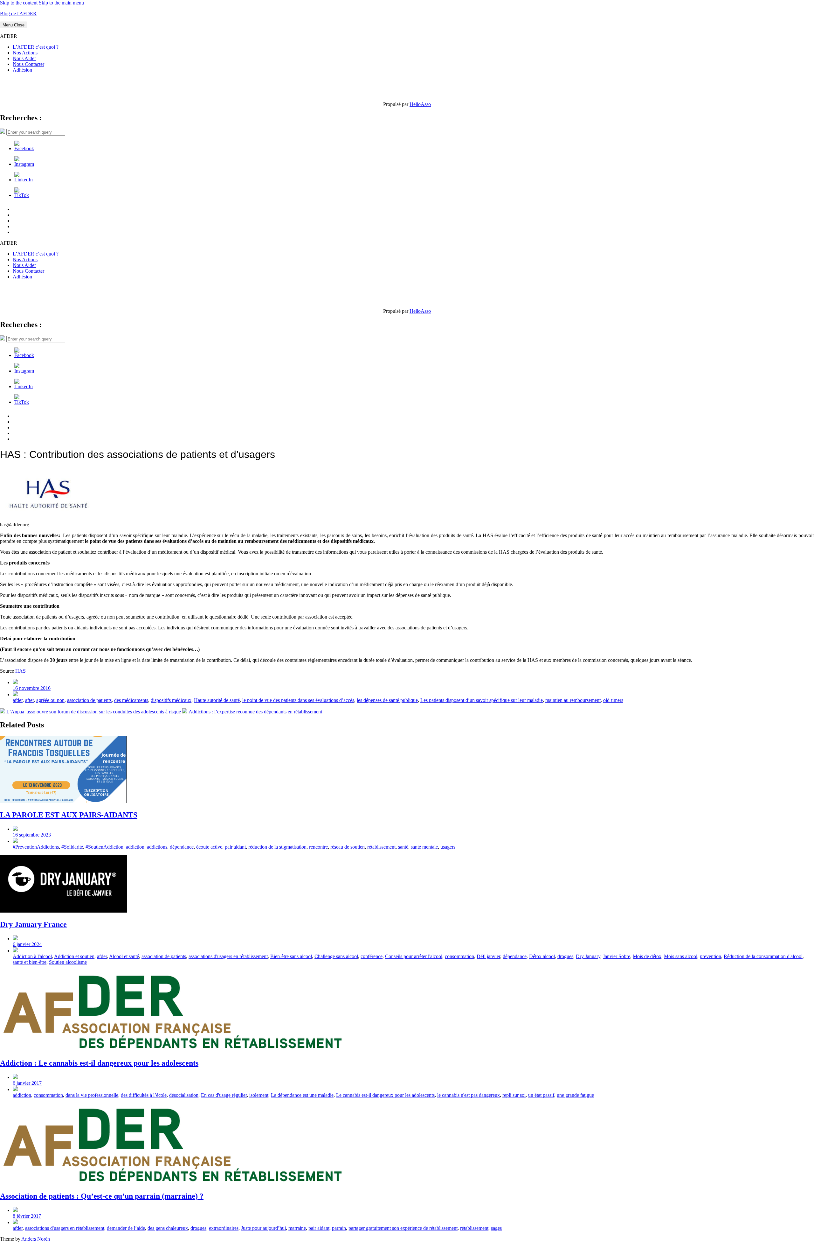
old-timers (613, 700)
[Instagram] (24, 164)
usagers (447, 847)
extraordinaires (223, 1228)
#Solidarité (72, 847)
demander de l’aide (126, 1228)
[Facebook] (24, 148)
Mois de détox (647, 956)
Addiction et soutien (74, 956)
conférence (372, 956)
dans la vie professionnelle (92, 1095)
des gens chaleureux (168, 1228)
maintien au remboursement (573, 700)
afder (18, 700)
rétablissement (381, 847)
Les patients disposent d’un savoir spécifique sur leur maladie (481, 700)
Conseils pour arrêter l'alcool (413, 956)
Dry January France (33, 924)
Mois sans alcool (680, 956)
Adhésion (22, 70)
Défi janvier (488, 956)
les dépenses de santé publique (387, 700)
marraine (297, 1228)
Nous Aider (24, 58)
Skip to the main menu (61, 2)
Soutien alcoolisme (68, 962)
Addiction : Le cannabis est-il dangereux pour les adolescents (99, 1063)
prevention (710, 956)
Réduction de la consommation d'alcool (763, 956)
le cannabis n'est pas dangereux (468, 1095)
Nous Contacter (28, 64)
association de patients (89, 700)
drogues (565, 956)
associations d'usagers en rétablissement (228, 956)
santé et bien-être (29, 962)
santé (403, 847)
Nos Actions (25, 52)
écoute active (209, 847)
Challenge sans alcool (336, 956)
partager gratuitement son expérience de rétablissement (403, 1228)
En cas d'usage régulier (224, 1095)
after (29, 700)
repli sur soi (514, 1095)
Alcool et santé (124, 956)
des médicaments (131, 700)
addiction (135, 847)
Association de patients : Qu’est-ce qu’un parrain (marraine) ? (102, 1196)
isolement (258, 1095)
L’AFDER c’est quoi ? (36, 47)
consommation (459, 956)
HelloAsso (420, 104)
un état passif (541, 1095)
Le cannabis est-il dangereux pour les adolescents (385, 1095)
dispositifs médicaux (171, 700)
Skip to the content (19, 2)
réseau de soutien (347, 847)
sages (496, 1228)
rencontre (318, 847)
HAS (21, 671)
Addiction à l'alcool (32, 956)
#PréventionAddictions (36, 847)
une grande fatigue (575, 1095)
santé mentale (424, 847)
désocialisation (183, 1095)
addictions (157, 847)
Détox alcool (542, 956)
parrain (339, 1228)
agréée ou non (50, 700)
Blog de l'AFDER (18, 13)
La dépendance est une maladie (302, 1095)
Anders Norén (35, 1239)
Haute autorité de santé (217, 700)
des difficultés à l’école (144, 1095)
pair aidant (235, 847)
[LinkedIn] (23, 179)
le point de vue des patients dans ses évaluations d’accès (298, 700)
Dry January (588, 956)
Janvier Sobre (616, 956)
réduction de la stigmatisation (277, 847)
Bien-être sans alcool (291, 956)
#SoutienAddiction (104, 847)
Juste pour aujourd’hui (263, 1228)
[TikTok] (21, 195)
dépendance (182, 847)
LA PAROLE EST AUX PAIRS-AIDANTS (68, 815)
